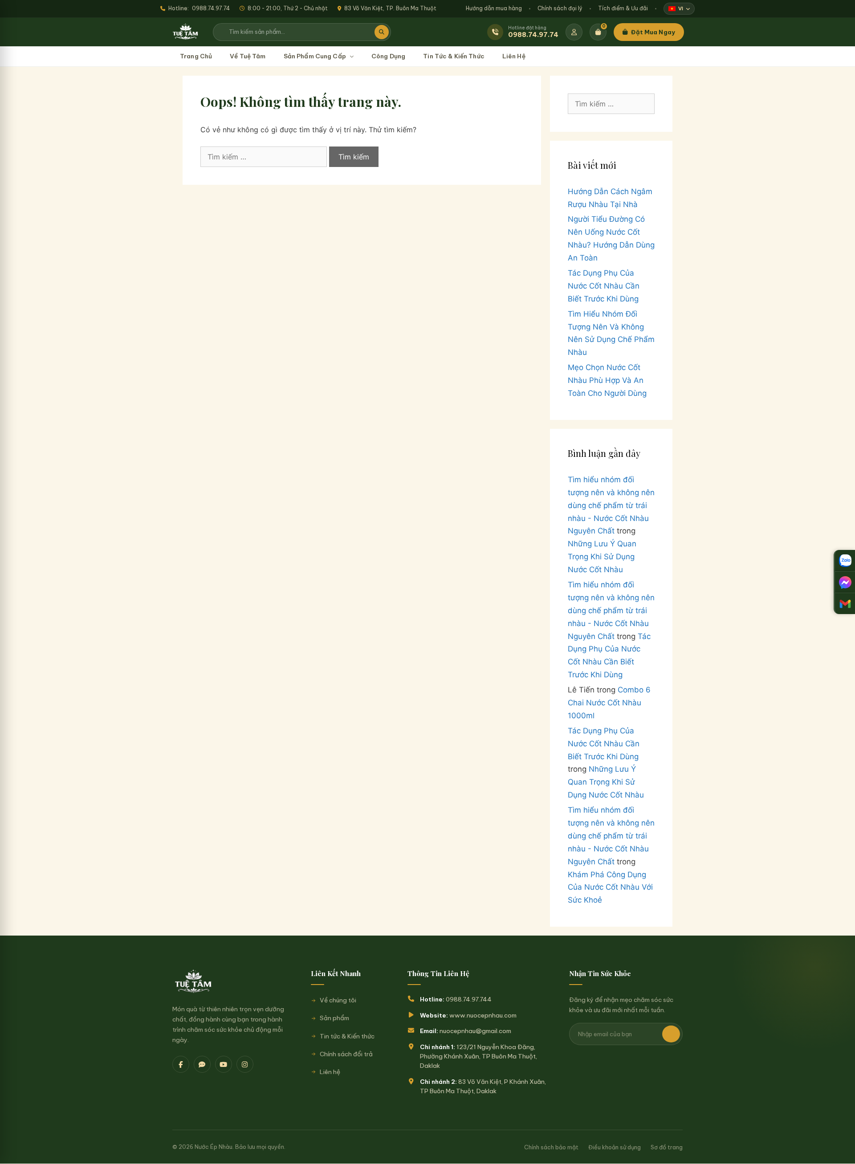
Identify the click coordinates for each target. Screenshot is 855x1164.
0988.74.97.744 (469, 999)
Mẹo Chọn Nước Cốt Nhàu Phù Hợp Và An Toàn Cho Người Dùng (607, 380)
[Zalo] (202, 1064)
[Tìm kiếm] (382, 32)
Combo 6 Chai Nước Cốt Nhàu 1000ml (609, 702)
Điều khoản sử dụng (614, 1147)
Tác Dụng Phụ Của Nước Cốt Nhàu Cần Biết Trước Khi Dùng (603, 286)
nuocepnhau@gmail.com (475, 1031)
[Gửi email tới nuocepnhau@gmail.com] (844, 603)
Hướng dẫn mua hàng (494, 8)
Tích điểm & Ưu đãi (623, 8)
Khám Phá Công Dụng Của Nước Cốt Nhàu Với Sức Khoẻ (610, 887)
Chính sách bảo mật (551, 1147)
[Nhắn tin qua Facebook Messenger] (844, 582)
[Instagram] (244, 1064)
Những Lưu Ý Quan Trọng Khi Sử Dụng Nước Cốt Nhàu (602, 556)
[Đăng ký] (671, 1034)
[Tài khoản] (574, 32)
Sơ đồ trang (667, 1147)
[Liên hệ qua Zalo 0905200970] (844, 560)
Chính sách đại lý (559, 8)
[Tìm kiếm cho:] (264, 156)
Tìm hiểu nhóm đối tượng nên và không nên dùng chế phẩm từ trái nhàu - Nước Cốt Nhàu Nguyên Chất (611, 505)
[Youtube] (223, 1064)
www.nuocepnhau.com (483, 1015)
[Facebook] (180, 1064)
